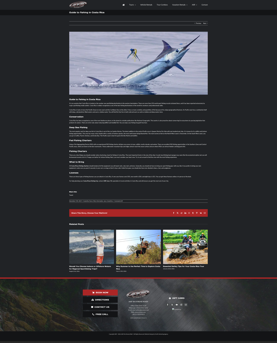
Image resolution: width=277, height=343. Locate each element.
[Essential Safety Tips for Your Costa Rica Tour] (185, 247)
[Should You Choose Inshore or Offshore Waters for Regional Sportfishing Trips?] (91, 247)
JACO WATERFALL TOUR (159, 185)
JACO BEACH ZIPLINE (155, 185)
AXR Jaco (107, 181)
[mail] (186, 304)
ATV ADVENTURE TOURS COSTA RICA (119, 185)
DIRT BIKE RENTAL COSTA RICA (102, 185)
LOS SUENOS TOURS (174, 185)
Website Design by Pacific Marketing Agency (156, 334)
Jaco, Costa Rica (108, 201)
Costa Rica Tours (88, 201)
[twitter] (172, 304)
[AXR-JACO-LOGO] (78, 1)
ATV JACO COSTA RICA (111, 185)
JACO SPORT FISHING (146, 185)
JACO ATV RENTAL (94, 185)
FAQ (94, 201)
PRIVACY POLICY (141, 318)
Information (99, 201)
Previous (198, 23)
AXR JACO (92, 185)
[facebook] (167, 304)
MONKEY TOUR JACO (97, 185)
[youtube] (176, 304)
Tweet (71, 195)
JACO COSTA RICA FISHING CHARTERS (141, 185)
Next (204, 23)
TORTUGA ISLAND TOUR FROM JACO (125, 185)
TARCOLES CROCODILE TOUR (150, 185)
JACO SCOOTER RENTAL (107, 185)
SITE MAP (133, 318)
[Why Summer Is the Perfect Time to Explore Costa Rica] (138, 247)
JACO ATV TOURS (114, 185)
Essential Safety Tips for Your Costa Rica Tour (183, 266)
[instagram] (181, 304)
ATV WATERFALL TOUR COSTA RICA (131, 185)
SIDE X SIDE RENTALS (184, 185)
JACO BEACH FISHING (136, 185)
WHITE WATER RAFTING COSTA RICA (179, 185)
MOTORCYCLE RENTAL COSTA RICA (164, 185)
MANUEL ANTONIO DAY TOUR (169, 185)
